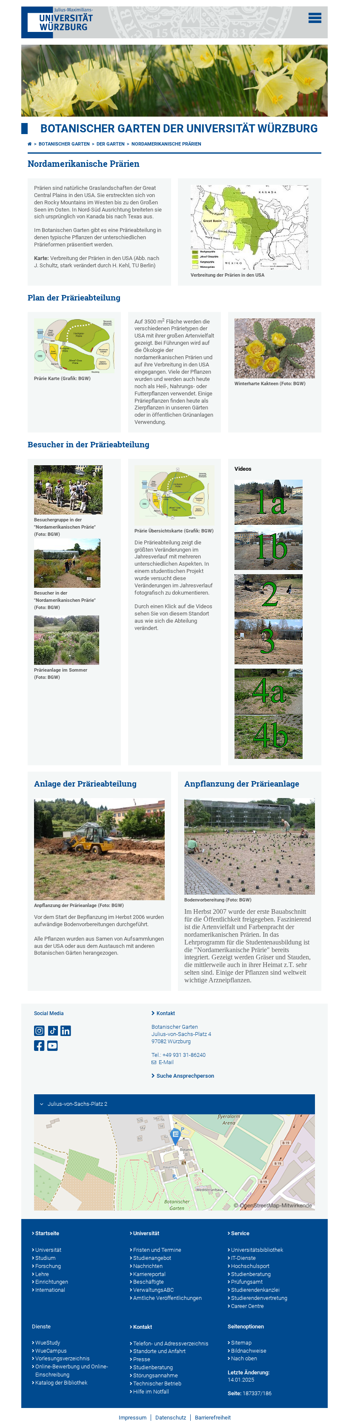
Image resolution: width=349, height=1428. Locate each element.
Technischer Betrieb (157, 1383)
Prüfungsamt (247, 1282)
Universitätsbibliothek (257, 1250)
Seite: (234, 1393)
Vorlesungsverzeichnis (62, 1358)
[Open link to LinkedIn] (66, 1031)
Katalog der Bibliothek (61, 1382)
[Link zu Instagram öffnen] (40, 1031)
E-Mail (166, 1062)
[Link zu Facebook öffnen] (40, 1046)
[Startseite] (30, 144)
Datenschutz (170, 1417)
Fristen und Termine (157, 1250)
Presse (141, 1359)
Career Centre (247, 1306)
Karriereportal (149, 1274)
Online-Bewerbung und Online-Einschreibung (71, 1370)
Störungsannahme (155, 1375)
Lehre (42, 1274)
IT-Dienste (243, 1258)
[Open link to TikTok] (53, 1031)
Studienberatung (251, 1274)
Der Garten (111, 144)
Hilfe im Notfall (151, 1391)
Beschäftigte (148, 1282)
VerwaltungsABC (153, 1290)
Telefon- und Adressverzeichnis (171, 1343)
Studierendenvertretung (259, 1298)
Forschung (48, 1266)
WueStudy (47, 1342)
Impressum (132, 1417)
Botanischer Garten (64, 144)
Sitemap (241, 1342)
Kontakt (166, 1013)
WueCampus (51, 1351)
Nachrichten (148, 1266)
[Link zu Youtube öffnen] (53, 1046)
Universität (48, 1250)
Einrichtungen (51, 1282)
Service (240, 1233)
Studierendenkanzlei (255, 1290)
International (50, 1290)
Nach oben (244, 1358)
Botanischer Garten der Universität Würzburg (179, 128)
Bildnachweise (248, 1351)
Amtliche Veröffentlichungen (167, 1298)
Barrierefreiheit (213, 1417)
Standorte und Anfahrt (159, 1351)
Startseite (47, 1233)
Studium (45, 1258)
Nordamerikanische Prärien (166, 144)
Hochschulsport (250, 1266)
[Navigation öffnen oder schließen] (315, 18)
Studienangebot (152, 1258)
